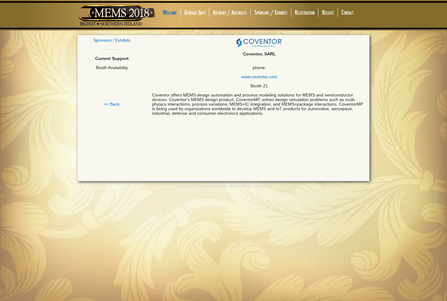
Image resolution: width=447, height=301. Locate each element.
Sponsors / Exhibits (111, 40)
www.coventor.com (259, 77)
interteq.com (262, 186)
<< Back (112, 104)
